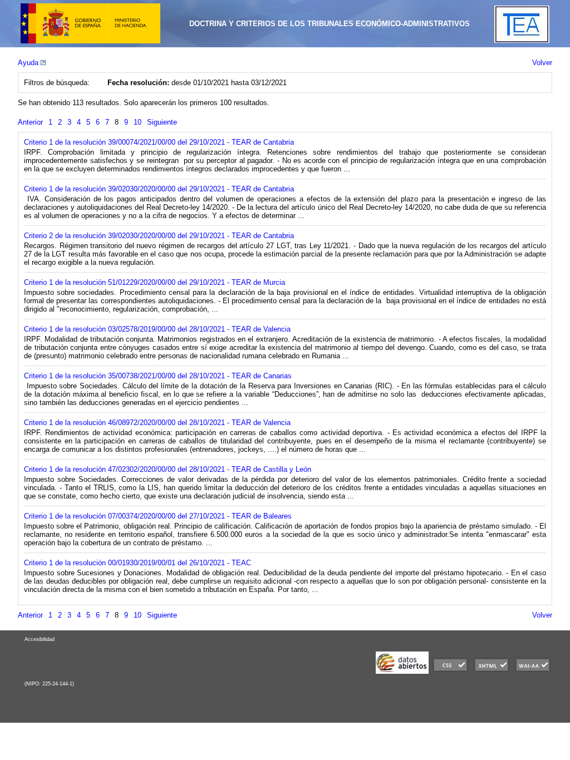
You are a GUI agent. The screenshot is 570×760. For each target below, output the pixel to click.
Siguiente (162, 122)
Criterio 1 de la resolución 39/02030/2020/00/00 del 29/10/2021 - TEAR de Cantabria (159, 189)
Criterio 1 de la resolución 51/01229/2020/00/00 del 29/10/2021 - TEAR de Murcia (154, 282)
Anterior (30, 122)
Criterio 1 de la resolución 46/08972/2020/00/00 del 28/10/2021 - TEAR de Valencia (157, 422)
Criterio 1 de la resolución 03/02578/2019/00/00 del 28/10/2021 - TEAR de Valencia (157, 329)
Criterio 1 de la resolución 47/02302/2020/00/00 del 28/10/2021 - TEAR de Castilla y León (167, 469)
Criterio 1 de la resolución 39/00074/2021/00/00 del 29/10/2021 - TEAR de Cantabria (159, 142)
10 (137, 122)
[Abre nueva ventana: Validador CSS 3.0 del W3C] (450, 671)
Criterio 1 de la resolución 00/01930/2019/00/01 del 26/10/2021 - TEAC (137, 563)
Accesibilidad (39, 639)
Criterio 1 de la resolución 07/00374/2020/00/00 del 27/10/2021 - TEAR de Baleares (158, 516)
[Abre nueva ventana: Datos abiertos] (402, 671)
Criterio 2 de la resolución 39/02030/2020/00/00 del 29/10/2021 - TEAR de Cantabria (159, 235)
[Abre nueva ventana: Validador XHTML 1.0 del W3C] (491, 671)
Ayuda (29, 62)
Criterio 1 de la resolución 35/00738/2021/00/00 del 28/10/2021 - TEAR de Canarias (158, 376)
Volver (542, 62)
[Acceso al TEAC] (521, 40)
